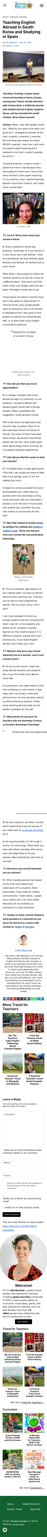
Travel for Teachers (18, 17)
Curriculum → (37, 1487)
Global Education (31, 1504)
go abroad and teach (32, 830)
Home (5, 17)
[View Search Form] (5, 5)
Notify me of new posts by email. (22, 1207)
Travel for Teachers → (32, 1402)
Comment (10, 1114)
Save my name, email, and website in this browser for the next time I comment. (24, 1185)
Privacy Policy (18, 1524)
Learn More (22, 1322)
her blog (29, 927)
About (10, 1504)
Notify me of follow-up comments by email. (22, 1200)
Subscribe (35, 1509)
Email (7, 1175)
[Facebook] (5, 1530)
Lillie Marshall (11, 42)
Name (8, 1162)
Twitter (18, 927)
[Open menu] (42, 5)
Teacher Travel (14, 1509)
